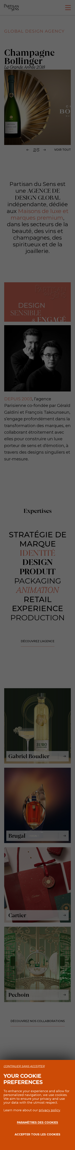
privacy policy (49, 1110)
